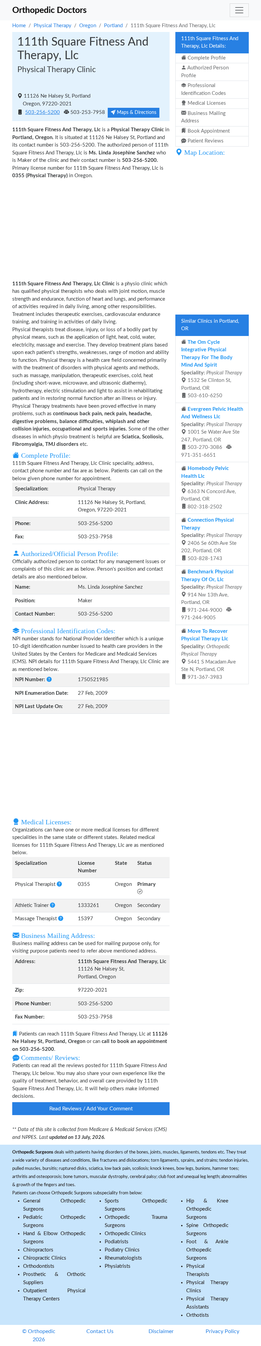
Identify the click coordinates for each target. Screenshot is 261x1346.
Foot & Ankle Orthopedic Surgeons (207, 1250)
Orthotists (197, 1315)
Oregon (87, 25)
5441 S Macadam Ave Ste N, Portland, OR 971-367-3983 (208, 654)
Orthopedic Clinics (125, 1233)
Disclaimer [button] (161, 1331)
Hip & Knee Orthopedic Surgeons (207, 1209)
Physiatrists (117, 1266)
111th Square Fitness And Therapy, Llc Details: (209, 42)
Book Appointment (208, 131)
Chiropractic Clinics (44, 1258)
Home (19, 25)
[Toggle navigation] (239, 10)
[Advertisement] (91, 229)
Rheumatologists (123, 1258)
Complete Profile (206, 58)
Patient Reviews (205, 141)
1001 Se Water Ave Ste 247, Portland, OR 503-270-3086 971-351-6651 (212, 432)
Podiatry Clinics (122, 1249)
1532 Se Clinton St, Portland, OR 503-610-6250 (211, 369)
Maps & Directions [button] (136, 112)
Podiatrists (116, 1241)
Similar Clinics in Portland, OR (210, 325)
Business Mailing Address (203, 117)
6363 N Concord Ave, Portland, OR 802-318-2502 (211, 487)
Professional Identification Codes (203, 89)
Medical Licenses (206, 103)
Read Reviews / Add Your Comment (91, 1108)
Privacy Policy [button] (222, 1331)
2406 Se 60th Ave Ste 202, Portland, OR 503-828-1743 (211, 539)
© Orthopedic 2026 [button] (38, 1335)
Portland (113, 25)
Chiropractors (38, 1249)
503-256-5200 (42, 112)
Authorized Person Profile (205, 71)
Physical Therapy (52, 25)
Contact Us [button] (100, 1331)
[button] (49, 679)
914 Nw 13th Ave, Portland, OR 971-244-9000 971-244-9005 (211, 594)
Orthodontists (38, 1266)
